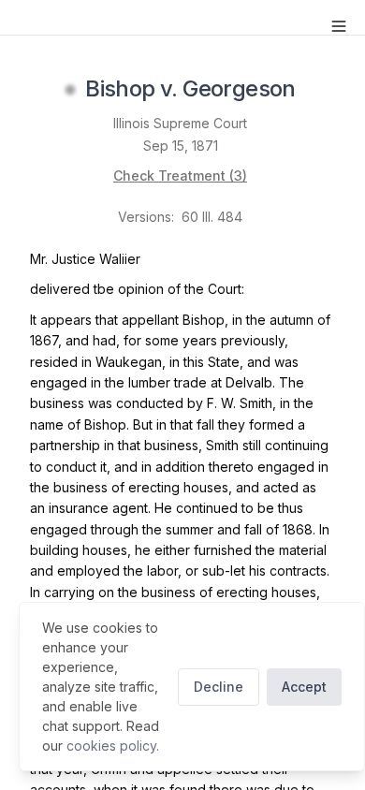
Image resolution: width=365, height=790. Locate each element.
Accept (304, 687)
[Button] (339, 26)
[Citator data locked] (70, 89)
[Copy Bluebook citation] (316, 90)
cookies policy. (112, 745)
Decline (218, 687)
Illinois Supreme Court (180, 123)
